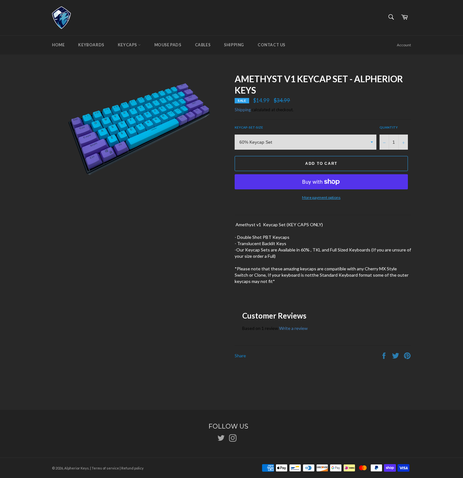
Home (58, 45)
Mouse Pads (167, 45)
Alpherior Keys (76, 468)
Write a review (293, 328)
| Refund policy (132, 468)
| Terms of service (104, 468)
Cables (203, 45)
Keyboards (91, 45)
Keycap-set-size (249, 127)
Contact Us (271, 45)
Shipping (234, 45)
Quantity (389, 127)
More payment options (321, 197)
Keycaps (128, 45)
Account (404, 45)
